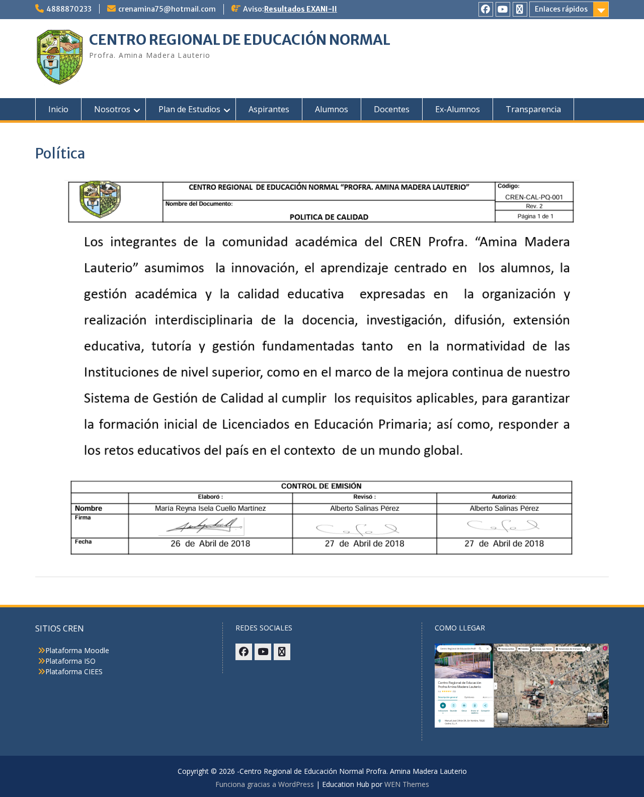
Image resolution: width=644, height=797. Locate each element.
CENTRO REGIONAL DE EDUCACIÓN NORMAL (239, 40)
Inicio (58, 109)
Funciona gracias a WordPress (264, 784)
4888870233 (69, 9)
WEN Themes (406, 784)
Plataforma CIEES (74, 671)
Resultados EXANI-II (300, 9)
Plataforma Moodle (77, 650)
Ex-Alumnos (457, 109)
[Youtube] (503, 9)
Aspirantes (269, 109)
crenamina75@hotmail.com (167, 9)
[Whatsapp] (520, 9)
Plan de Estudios (189, 109)
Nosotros (112, 109)
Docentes (392, 109)
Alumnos (331, 109)
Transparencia (533, 109)
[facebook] (485, 9)
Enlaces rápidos (561, 9)
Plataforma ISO (70, 661)
